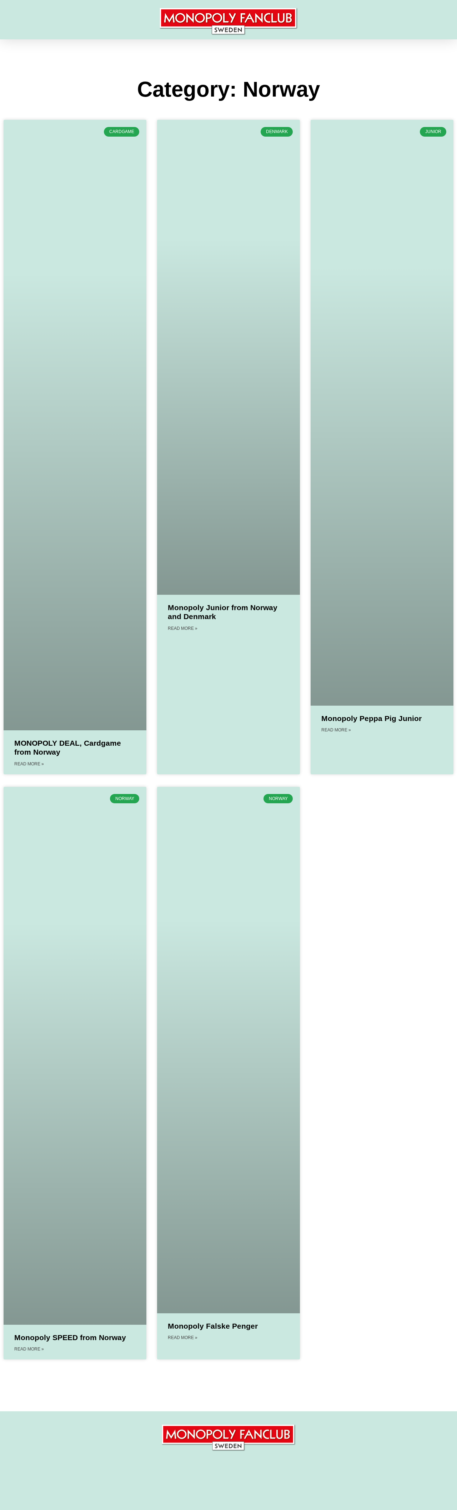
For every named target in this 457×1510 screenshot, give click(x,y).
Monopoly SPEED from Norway (70, 1337)
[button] (19, 22)
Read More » (29, 763)
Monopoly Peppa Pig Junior (371, 718)
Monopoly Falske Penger (213, 1326)
